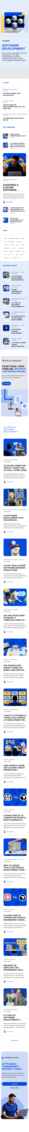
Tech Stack (6, 244)
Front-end (13, 248)
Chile (17, 254)
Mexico (5, 251)
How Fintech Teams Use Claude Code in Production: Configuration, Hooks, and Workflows (14, 771)
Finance (5, 101)
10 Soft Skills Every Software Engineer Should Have (15, 567)
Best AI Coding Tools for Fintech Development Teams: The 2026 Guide (15, 868)
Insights (11, 101)
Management (11, 241)
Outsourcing (19, 241)
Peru (13, 254)
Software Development (10, 89)
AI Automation (21, 248)
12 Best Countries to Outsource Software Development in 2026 (17, 294)
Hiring (5, 241)
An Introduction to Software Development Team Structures (18, 318)
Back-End (13, 244)
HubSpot (23, 244)
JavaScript (15, 257)
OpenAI (5, 257)
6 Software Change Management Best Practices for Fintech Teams (17, 334)
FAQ (20, 257)
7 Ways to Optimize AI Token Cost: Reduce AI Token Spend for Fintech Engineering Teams (15, 719)
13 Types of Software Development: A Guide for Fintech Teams (17, 306)
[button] (14, 1040)
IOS (4, 254)
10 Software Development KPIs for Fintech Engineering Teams (18, 280)
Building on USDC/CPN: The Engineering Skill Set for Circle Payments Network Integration (14, 971)
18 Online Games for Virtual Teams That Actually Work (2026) (15, 468)
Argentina (11, 251)
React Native (22, 114)
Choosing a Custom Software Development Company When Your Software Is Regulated (13, 187)
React (18, 244)
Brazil (8, 254)
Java (10, 257)
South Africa (18, 251)
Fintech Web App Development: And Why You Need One (14, 106)
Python (21, 254)
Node (24, 251)
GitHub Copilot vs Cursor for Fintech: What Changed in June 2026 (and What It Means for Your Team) (15, 821)
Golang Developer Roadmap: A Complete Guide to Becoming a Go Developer (14, 620)
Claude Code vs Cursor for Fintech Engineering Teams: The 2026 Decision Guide (14, 919)
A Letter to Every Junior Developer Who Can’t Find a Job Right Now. (18, 346)
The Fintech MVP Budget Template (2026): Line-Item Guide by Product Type (15, 668)
